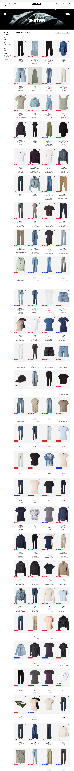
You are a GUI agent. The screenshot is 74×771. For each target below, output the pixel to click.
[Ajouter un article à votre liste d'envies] (25, 41)
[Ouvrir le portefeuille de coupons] (56, 3)
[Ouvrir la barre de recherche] (60, 7)
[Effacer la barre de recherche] (69, 7)
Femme (5, 3)
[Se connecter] (60, 3)
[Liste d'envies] (66, 3)
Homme (10, 3)
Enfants (16, 3)
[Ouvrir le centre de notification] (63, 4)
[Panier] (69, 3)
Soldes (20, 36)
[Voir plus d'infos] (20, 63)
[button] (58, 33)
